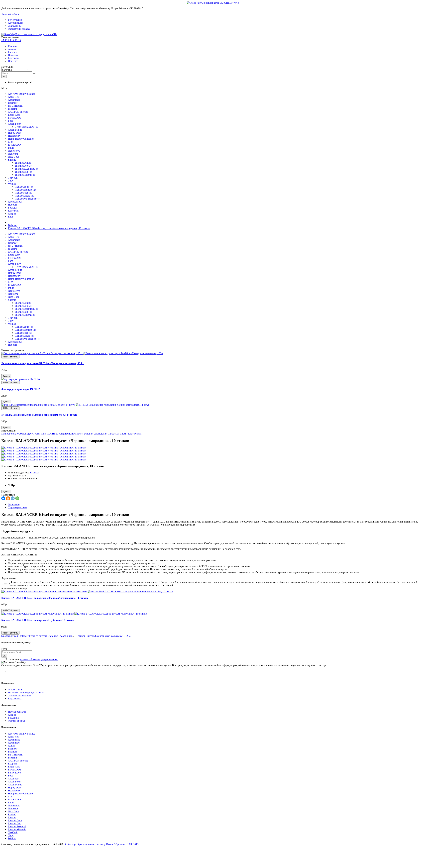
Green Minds (15, 129)
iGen (10, 141)
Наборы (12, 204)
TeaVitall (12, 177)
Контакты (13, 58)
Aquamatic (13, 742)
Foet (10, 120)
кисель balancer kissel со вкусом (104, 636)
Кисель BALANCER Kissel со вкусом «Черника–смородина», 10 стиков (49, 228)
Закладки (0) (15, 25)
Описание (13, 504)
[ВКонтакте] (3, 498)
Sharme (12, 159)
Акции (12, 49)
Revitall (12, 814)
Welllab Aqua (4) (24, 186)
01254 (127, 636)
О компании (39, 433)
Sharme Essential (17, 826)
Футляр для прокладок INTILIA (21, 389)
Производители (17, 711)
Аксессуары (15, 201)
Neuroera (13, 153)
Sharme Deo (14, 823)
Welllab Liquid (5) (24, 195)
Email (4, 648)
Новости (13, 55)
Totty (10, 180)
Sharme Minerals (17, 829)
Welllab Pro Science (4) (27, 198)
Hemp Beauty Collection (21, 138)
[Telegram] (13, 498)
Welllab (12, 183)
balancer (5, 636)
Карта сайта (134, 433)
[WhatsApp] (17, 498)
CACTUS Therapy (18, 111)
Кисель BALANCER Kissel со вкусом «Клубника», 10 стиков (37, 620)
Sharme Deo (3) (23, 165)
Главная (12, 46)
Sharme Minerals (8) (25, 174)
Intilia (11, 147)
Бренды (12, 52)
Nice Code (13, 156)
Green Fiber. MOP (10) (27, 126)
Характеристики (17, 507)
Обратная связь (16, 720)
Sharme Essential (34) (26, 168)
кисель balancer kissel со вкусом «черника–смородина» (42, 636)
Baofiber (12, 751)
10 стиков (80, 636)
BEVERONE (15, 105)
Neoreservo (14, 150)
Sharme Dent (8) (23, 162)
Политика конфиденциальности (65, 433)
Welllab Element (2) (25, 189)
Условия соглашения (95, 433)
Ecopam (12, 763)
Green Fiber (14, 123)
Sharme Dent (15, 820)
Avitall (11, 745)
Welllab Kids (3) (23, 192)
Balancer (12, 102)
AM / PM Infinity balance (21, 93)
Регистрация (15, 19)
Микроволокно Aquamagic (16, 433)
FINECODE (14, 117)
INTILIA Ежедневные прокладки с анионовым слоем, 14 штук (39, 414)
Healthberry (14, 135)
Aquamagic (14, 99)
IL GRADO (14, 144)
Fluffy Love (14, 772)
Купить (6, 376)
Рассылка (13, 717)
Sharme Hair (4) (23, 171)
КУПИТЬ (10, 356)
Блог (10, 216)
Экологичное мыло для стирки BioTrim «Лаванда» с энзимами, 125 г (42, 363)
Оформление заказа (19, 28)
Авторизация (15, 22)
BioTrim (12, 108)
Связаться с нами (117, 433)
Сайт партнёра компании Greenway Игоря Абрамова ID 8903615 (101, 844)
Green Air (13, 778)
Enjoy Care (14, 114)
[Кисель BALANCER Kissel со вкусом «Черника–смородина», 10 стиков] (43, 447)
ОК (4, 655)
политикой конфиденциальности (39, 659)
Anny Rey (13, 96)
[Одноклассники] (8, 498)
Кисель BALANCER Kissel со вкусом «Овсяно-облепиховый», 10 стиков (44, 598)
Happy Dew (14, 132)
